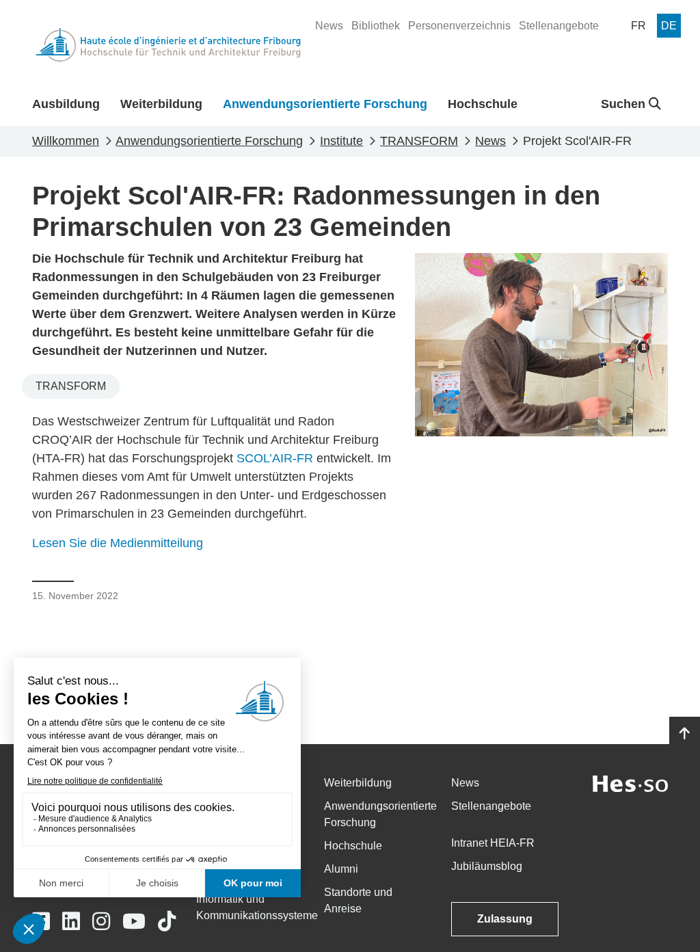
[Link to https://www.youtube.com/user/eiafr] (134, 921)
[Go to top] (684, 734)
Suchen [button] (625, 104)
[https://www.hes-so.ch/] (630, 783)
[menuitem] (329, 26)
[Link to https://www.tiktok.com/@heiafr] (167, 921)
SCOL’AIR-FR (275, 458)
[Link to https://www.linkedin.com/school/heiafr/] (71, 921)
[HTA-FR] (168, 44)
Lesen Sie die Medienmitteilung (117, 543)
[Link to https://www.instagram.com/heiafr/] (101, 921)
